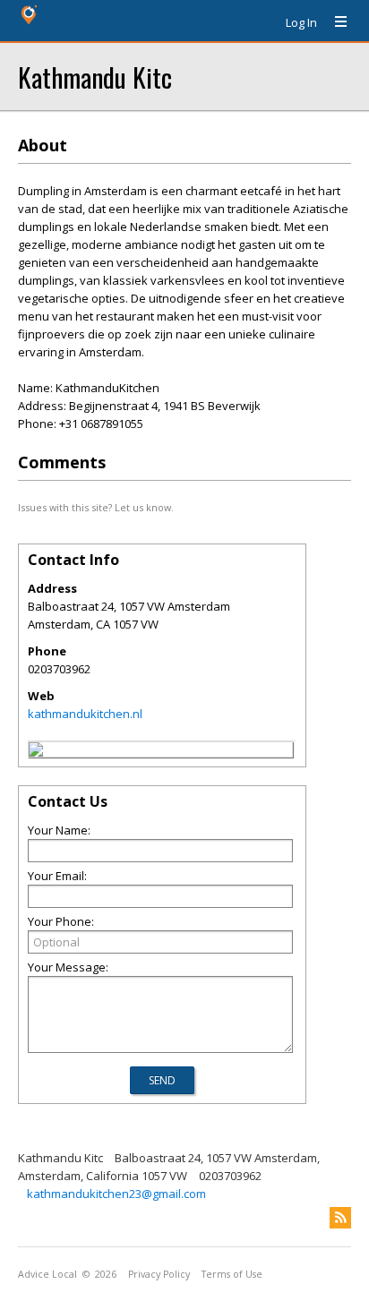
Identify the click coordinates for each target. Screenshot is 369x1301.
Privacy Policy (159, 1274)
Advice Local (47, 1274)
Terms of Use (232, 1274)
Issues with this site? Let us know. (96, 507)
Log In (301, 22)
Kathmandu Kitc (95, 76)
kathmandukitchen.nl (85, 714)
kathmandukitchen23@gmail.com (116, 1193)
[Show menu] (334, 22)
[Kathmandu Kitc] (36, 752)
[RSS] (340, 1217)
